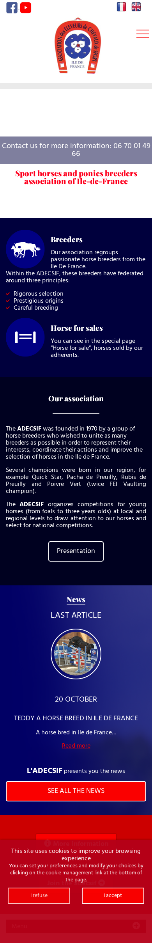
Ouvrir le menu (142, 34)
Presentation (76, 551)
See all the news (76, 791)
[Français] (121, 7)
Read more (76, 746)
